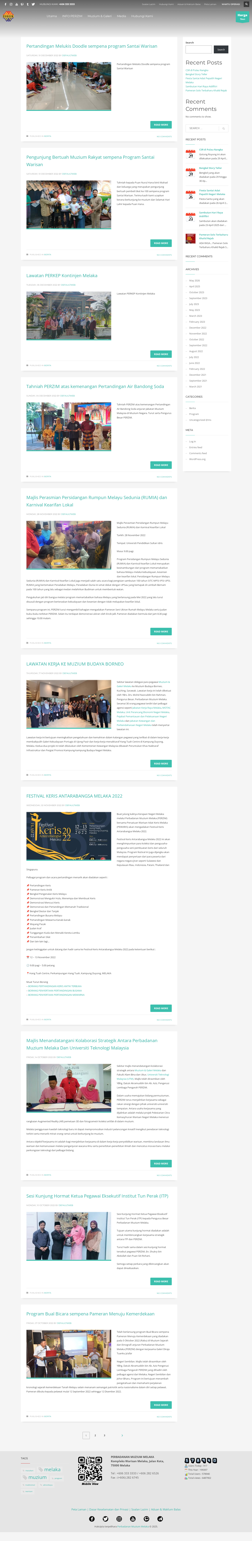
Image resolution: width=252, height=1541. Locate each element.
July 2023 (194, 304)
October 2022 (196, 339)
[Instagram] (11, 4)
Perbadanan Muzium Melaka (133, 1526)
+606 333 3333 (67, 4)
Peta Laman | (80, 1509)
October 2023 (196, 292)
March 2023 (195, 315)
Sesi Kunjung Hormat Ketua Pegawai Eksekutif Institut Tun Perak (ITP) (97, 1196)
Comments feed (198, 453)
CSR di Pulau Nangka (197, 70)
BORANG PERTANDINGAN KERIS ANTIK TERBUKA (55, 986)
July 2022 (194, 357)
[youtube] (133, 1519)
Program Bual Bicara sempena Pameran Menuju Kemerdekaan (90, 1314)
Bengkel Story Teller (196, 74)
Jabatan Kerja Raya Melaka (146, 707)
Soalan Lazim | (141, 1509)
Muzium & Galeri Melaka (148, 1070)
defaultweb (69, 55)
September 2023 (198, 298)
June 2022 (194, 363)
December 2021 (197, 374)
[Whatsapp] (22, 4)
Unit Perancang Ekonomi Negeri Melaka (147, 712)
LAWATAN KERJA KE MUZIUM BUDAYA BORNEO (75, 664)
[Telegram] (27, 4)
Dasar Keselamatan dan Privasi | (110, 1509)
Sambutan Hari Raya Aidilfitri (201, 86)
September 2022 (198, 345)
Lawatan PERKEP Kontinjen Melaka (61, 275)
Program (194, 414)
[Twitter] (33, 4)
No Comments (164, 136)
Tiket (242, 16)
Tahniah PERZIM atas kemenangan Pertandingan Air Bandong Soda (95, 386)
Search (190, 42)
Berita (47, 136)
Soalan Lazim (148, 4)
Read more (161, 124)
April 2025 (194, 286)
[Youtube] (16, 4)
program (58, 1478)
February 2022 (197, 369)
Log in (192, 441)
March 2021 (195, 386)
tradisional (30, 1485)
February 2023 (197, 321)
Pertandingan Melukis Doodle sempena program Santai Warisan (91, 46)
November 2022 (198, 333)
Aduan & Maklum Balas (189, 4)
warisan (28, 1491)
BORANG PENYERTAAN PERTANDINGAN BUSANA (55, 990)
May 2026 (194, 280)
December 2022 (197, 327)
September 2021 (198, 380)
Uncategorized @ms (200, 420)
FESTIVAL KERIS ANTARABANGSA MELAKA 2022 (74, 796)
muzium (37, 1477)
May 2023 (194, 310)
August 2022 (196, 351)
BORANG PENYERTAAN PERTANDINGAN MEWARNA (56, 994)
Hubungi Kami (166, 4)
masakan (29, 1470)
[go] (223, 128)
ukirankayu (48, 1485)
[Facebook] (5, 4)
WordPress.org (197, 459)
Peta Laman (210, 4)
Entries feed (195, 447)
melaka (52, 1470)
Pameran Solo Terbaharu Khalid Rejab (206, 90)
